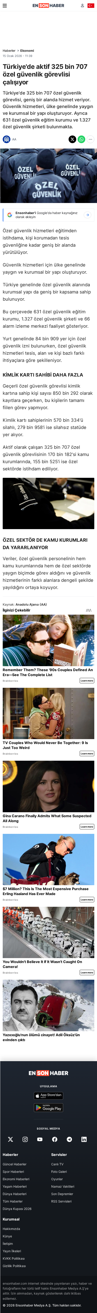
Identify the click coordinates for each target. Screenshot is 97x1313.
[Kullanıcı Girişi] (82, 5)
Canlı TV (57, 1164)
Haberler (9, 50)
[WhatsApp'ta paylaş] (81, 139)
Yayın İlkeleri (12, 1251)
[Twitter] (10, 1139)
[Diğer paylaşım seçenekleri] (90, 139)
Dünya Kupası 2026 (17, 1209)
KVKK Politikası (14, 1258)
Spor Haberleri (13, 1171)
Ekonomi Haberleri (16, 1179)
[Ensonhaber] (48, 5)
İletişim (8, 1243)
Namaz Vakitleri (62, 1186)
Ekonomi (27, 50)
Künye (7, 1236)
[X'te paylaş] (72, 139)
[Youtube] (40, 1139)
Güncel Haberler (14, 1164)
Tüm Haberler (13, 1201)
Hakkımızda (11, 1229)
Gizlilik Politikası (14, 1266)
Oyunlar (57, 1179)
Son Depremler (62, 1194)
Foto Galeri (59, 1171)
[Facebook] (54, 1139)
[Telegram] (69, 1139)
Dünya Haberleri (14, 1194)
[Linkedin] (84, 1139)
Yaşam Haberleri (15, 1186)
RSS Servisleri (61, 1201)
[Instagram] (25, 1139)
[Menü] (5, 6)
